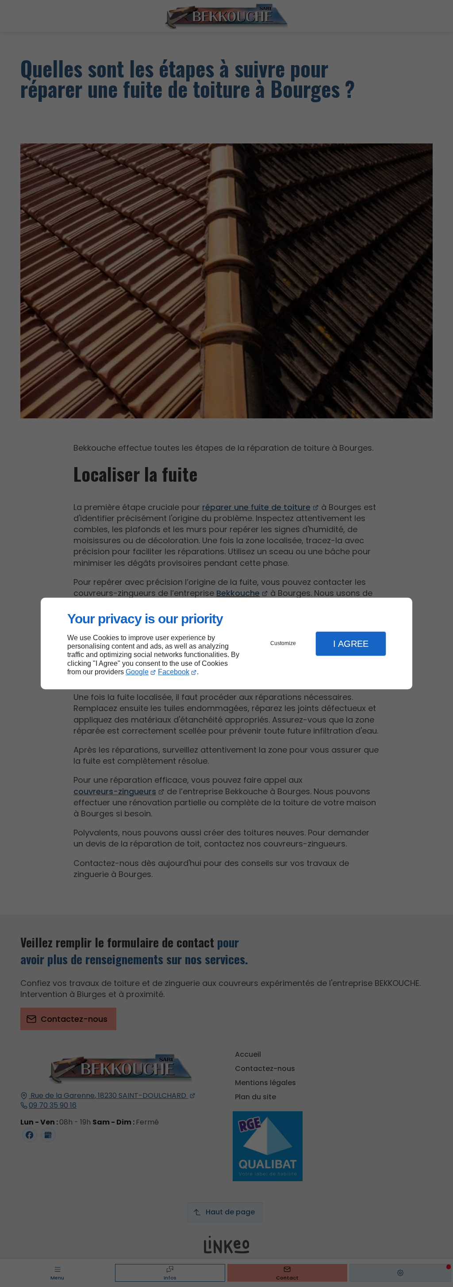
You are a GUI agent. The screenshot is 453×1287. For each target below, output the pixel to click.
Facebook (173, 672)
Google (137, 672)
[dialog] (226, 643)
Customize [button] (283, 643)
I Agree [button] (351, 644)
